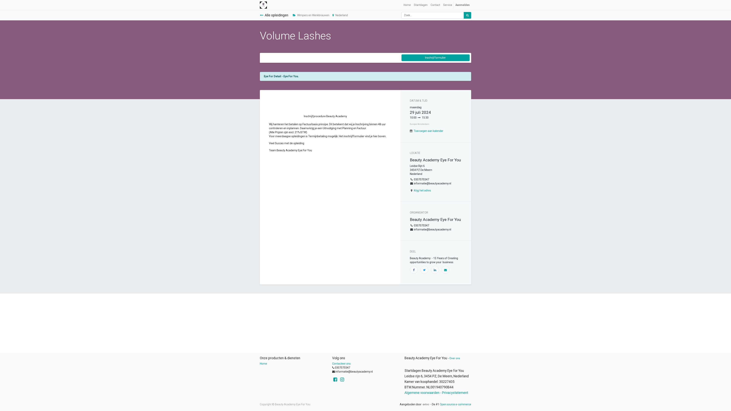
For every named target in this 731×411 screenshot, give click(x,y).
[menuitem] (407, 5)
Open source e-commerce (455, 404)
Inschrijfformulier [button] (435, 57)
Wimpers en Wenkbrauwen (313, 15)
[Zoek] (467, 15)
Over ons (454, 358)
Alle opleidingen (276, 15)
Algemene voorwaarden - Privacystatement (436, 393)
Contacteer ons (341, 363)
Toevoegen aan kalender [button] (428, 130)
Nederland (341, 15)
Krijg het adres (422, 190)
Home (263, 363)
